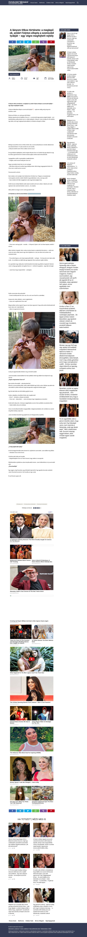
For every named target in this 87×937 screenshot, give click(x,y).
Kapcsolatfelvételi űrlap (34, 928)
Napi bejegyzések (70, 2)
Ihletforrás (42, 2)
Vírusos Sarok (33, 2)
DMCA (49, 928)
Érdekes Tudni (50, 2)
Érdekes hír (19, 504)
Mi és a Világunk (60, 2)
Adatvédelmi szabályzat (13, 928)
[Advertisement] (43, 18)
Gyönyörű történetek (42, 504)
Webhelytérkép (44, 928)
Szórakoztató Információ (18, 2)
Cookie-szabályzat (24, 928)
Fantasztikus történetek (30, 504)
